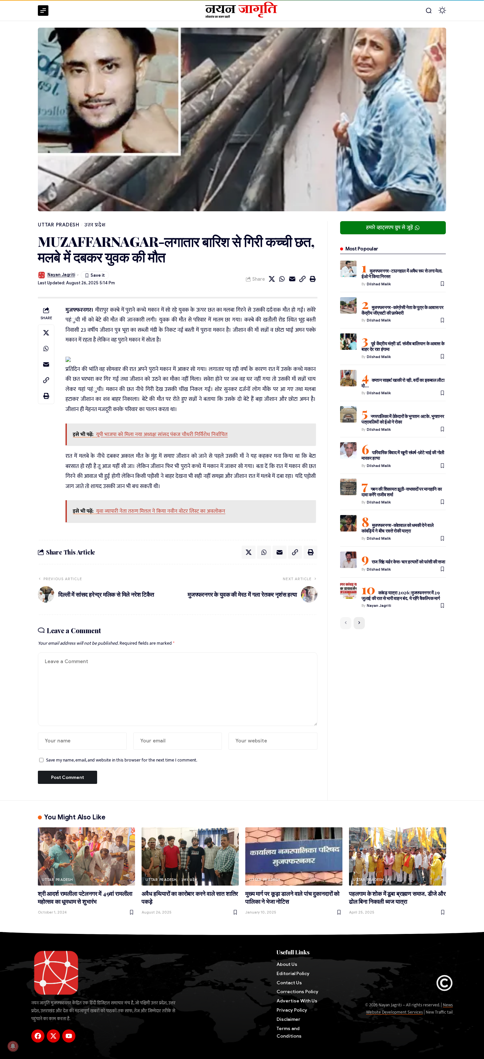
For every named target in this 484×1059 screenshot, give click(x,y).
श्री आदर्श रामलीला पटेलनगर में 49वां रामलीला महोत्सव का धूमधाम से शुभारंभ (85, 897)
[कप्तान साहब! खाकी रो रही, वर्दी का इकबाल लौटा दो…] (348, 378)
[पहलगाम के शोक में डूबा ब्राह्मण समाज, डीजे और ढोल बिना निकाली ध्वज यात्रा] (397, 856)
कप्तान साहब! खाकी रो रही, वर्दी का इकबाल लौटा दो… (403, 383)
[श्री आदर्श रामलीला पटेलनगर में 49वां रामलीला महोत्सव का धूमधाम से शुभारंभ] (86, 856)
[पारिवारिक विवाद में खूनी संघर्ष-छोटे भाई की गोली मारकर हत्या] (348, 450)
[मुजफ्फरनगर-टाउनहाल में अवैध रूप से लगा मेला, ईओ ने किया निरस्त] (348, 269)
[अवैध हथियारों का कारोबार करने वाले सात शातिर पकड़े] (190, 856)
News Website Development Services (409, 1008)
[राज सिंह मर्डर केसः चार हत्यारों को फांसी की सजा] (348, 560)
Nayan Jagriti (61, 274)
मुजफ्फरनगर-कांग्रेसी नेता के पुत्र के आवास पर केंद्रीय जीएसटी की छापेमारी (403, 310)
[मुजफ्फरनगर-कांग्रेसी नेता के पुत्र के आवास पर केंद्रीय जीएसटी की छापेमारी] (348, 305)
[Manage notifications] (13, 1046)
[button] (428, 10)
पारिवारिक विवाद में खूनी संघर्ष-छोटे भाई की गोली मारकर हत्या (403, 455)
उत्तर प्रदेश (94, 225)
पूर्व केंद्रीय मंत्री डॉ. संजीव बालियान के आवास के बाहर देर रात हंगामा (403, 346)
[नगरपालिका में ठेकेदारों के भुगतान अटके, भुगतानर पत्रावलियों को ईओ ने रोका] (348, 414)
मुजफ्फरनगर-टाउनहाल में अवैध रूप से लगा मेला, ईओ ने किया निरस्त (402, 273)
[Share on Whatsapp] (282, 279)
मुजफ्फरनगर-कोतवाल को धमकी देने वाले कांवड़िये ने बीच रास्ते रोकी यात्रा (398, 528)
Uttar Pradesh (58, 225)
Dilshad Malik (379, 284)
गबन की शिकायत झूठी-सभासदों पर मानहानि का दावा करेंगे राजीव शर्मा (402, 492)
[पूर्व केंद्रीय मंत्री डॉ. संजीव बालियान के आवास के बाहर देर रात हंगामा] (348, 341)
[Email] (292, 279)
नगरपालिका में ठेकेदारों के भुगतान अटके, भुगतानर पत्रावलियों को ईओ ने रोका (403, 419)
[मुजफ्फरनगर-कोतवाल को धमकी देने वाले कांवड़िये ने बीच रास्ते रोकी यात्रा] (348, 523)
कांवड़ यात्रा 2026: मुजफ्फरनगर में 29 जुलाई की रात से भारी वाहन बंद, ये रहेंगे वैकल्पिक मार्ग (401, 595)
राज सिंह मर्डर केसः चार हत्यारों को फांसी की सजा (408, 561)
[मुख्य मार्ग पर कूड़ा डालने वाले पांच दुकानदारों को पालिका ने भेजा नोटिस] (293, 856)
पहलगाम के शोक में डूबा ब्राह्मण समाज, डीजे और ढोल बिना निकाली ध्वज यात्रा (397, 897)
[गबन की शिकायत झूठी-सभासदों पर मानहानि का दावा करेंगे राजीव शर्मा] (348, 487)
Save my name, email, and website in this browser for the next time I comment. (121, 760)
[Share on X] (272, 279)
